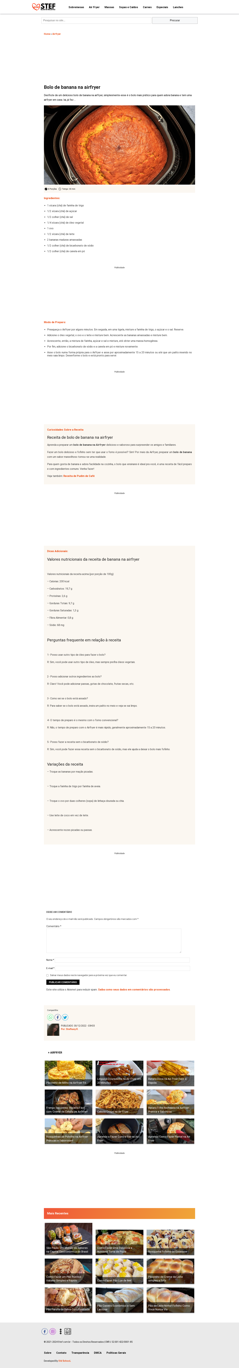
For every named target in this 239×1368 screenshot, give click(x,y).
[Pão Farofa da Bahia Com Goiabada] (68, 1300)
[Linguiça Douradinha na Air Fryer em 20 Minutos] (119, 1073)
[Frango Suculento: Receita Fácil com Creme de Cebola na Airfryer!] (68, 1102)
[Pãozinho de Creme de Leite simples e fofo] (170, 1271)
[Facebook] (57, 1017)
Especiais (162, 7)
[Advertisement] (119, 59)
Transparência (80, 1352)
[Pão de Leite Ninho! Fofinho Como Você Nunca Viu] (170, 1300)
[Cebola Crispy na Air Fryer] (119, 1102)
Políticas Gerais (116, 1352)
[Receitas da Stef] (43, 7)
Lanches (178, 7)
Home (47, 34)
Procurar (175, 20)
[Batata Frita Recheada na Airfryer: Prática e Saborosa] (170, 1102)
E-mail (50, 968)
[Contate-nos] (67, 1331)
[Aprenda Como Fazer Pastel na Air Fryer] (170, 1131)
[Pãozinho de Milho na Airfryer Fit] (68, 1073)
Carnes (147, 7)
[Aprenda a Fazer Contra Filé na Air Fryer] (119, 1131)
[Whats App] (50, 1017)
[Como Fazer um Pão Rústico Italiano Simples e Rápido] (68, 1271)
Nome (50, 960)
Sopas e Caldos (128, 7)
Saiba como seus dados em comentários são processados (134, 989)
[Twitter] (64, 1017)
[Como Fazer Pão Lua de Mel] (119, 1271)
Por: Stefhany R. (69, 1029)
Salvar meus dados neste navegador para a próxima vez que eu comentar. (88, 975)
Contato (61, 1352)
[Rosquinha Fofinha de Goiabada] (170, 1242)
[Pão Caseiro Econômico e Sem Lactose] (119, 1300)
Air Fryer (94, 7)
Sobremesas (76, 7)
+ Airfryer (55, 1052)
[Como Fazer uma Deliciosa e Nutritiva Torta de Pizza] (119, 1242)
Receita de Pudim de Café (79, 476)
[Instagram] (52, 1331)
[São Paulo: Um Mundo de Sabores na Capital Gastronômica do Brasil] (68, 1239)
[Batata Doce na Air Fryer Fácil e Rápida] (170, 1073)
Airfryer (56, 34)
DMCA (98, 1352)
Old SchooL (64, 1361)
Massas (109, 7)
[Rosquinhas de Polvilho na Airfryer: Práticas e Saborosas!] (68, 1131)
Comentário (53, 926)
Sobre (47, 1352)
